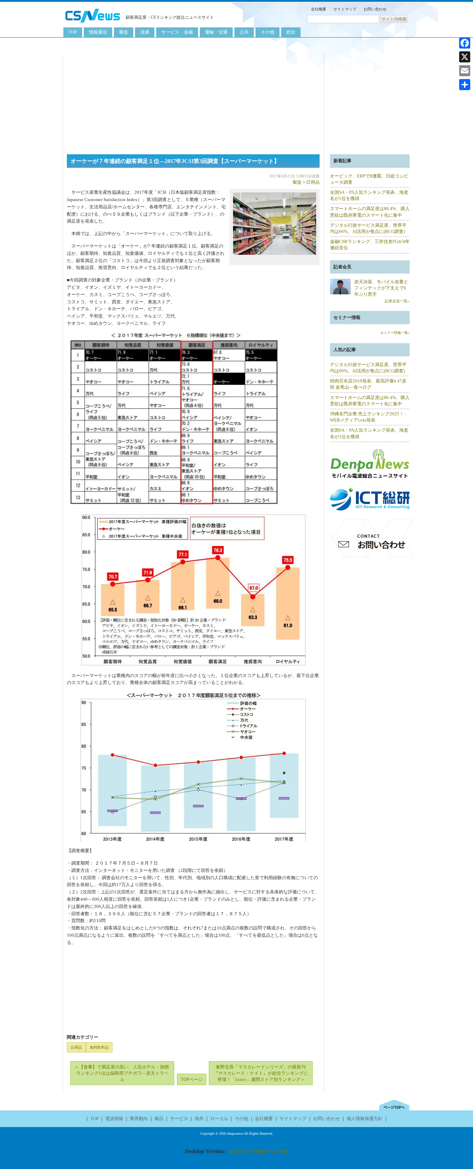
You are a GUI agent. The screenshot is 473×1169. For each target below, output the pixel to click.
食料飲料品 (99, 1047)
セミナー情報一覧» (395, 333)
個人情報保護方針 (365, 1118)
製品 (158, 1118)
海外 (199, 1118)
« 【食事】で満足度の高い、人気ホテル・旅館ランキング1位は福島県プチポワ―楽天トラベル (122, 1073)
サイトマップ (344, 9)
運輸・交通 (216, 32)
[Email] (465, 71)
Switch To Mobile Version (258, 1151)
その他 (267, 32)
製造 (123, 32)
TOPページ (192, 1079)
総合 (290, 32)
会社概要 (318, 9)
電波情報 (114, 1118)
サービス (179, 1118)
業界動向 (139, 1118)
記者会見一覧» (397, 301)
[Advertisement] (236, 102)
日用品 (313, 182)
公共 (244, 32)
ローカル (219, 1118)
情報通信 (98, 32)
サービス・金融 (177, 32)
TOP (73, 32)
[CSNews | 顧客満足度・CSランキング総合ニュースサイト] (92, 23)
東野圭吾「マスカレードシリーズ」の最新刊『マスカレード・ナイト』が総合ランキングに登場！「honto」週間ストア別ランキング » (261, 1073)
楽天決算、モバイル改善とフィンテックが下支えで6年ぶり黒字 (381, 288)
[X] (465, 57)
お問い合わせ (375, 9)
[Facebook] (465, 43)
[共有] (465, 85)
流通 (144, 32)
